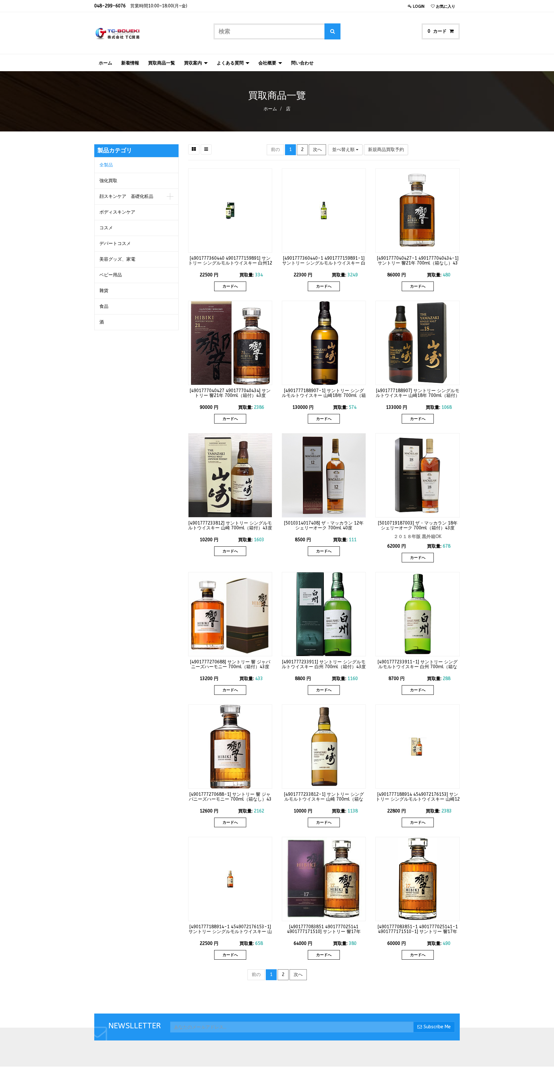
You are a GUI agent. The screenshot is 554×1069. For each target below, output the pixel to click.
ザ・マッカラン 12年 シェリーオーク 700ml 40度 (329, 525)
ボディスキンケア (117, 212)
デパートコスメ (115, 243)
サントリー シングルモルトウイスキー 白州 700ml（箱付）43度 (324, 664)
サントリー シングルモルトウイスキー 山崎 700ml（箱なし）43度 (324, 799)
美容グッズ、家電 (117, 259)
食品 (103, 306)
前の (275, 149)
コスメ (106, 228)
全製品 (106, 165)
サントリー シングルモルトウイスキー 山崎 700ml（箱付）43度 (230, 525)
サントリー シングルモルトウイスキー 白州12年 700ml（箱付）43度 (230, 263)
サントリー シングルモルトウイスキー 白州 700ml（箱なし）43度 (418, 667)
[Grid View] (193, 149)
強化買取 (108, 180)
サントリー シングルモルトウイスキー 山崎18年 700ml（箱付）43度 (418, 395)
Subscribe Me (437, 1027)
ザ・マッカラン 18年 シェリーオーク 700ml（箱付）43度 (419, 525)
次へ (317, 149)
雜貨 (103, 290)
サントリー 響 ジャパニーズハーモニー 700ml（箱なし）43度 (230, 799)
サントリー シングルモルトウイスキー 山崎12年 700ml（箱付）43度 (418, 799)
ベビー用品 (110, 275)
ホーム (270, 109)
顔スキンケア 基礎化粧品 (126, 196)
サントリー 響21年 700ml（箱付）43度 (233, 393)
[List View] (206, 149)
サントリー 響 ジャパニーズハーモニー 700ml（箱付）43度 (230, 664)
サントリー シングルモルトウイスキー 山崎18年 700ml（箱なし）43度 (324, 395)
